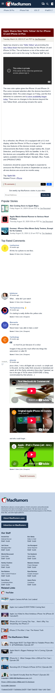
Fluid (29, 689)
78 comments (9, 184)
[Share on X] (43, 184)
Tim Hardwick (47, 233)
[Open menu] (2, 4)
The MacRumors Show (18, 637)
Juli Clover (4, 545)
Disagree (27, 254)
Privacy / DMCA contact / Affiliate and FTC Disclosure (17, 682)
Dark (48, 689)
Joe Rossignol (40, 39)
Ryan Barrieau (32, 571)
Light (44, 689)
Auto (40, 689)
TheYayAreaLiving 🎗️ (18, 308)
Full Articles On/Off (20, 689)
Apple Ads (11, 175)
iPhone (19, 178)
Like (22, 254)
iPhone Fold (24, 10)
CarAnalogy (14, 337)
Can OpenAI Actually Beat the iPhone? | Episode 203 (29, 675)
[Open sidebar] (52, 4)
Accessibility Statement (8, 685)
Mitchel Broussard (7, 554)
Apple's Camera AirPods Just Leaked (23, 599)
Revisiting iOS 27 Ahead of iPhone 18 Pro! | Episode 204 (31, 667)
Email (3, 541)
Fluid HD (34, 689)
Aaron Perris (32, 580)
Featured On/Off (7, 689)
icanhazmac (14, 245)
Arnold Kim (5, 536)
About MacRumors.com (14, 518)
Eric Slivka (31, 536)
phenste (13, 360)
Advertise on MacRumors (14, 525)
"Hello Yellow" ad (30, 45)
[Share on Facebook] (49, 184)
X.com (8, 541)
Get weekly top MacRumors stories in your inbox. (27, 191)
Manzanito (14, 322)
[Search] (48, 4)
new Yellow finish (10, 48)
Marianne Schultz (33, 563)
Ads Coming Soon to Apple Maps (24, 206)
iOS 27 (36, 10)
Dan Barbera (5, 571)
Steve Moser (5, 580)
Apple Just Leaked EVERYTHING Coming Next (27, 607)
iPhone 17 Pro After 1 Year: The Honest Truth (26, 630)
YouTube (9, 592)
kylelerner (14, 293)
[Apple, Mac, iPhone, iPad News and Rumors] (18, 7)
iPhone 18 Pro (9, 10)
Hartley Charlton (6, 563)
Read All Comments (27, 476)
